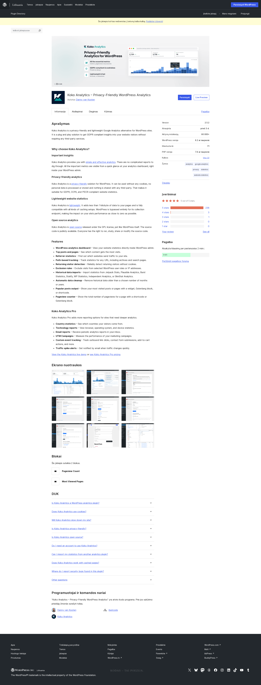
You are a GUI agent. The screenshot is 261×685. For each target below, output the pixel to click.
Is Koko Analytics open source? (67, 537)
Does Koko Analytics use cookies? (69, 511)
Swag (159, 658)
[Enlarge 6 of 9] (150, 400)
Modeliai (63, 658)
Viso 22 (206, 158)
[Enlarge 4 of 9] (80, 400)
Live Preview (201, 97)
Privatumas (16, 658)
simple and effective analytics (101, 162)
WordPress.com (212, 645)
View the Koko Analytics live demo (69, 354)
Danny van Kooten (85, 99)
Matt (207, 649)
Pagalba (205, 111)
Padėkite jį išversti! (154, 21)
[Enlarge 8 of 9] (115, 426)
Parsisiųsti (185, 97)
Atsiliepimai (77, 111)
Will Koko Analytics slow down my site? (71, 520)
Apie (13, 645)
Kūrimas (108, 111)
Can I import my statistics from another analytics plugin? (80, 554)
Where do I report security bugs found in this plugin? (78, 571)
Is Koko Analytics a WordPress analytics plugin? (75, 503)
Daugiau (166, 182)
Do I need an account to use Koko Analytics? (74, 545)
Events (159, 649)
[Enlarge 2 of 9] (115, 373)
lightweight (74, 205)
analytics (189, 164)
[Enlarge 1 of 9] (80, 373)
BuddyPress (211, 658)
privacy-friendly (79, 183)
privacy (196, 169)
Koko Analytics (64, 616)
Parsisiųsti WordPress (245, 5)
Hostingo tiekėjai (18, 653)
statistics (204, 169)
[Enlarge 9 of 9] (150, 426)
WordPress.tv (115, 658)
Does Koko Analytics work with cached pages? (75, 563)
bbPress (209, 653)
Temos (62, 649)
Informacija (60, 111)
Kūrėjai (111, 653)
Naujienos (15, 649)
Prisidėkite (160, 645)
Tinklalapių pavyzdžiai (69, 645)
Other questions (59, 580)
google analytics (201, 164)
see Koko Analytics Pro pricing (105, 354)
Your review (168, 231)
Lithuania (41, 670)
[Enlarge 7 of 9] (80, 426)
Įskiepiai (63, 653)
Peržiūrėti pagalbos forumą (175, 261)
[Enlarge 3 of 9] (150, 373)
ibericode (113, 610)
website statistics (201, 175)
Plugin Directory (18, 13)
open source (75, 227)
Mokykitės (112, 645)
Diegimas (93, 111)
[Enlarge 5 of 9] (115, 400)
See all (206, 231)
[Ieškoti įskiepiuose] (39, 30)
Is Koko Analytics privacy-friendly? (69, 528)
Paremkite (161, 653)
